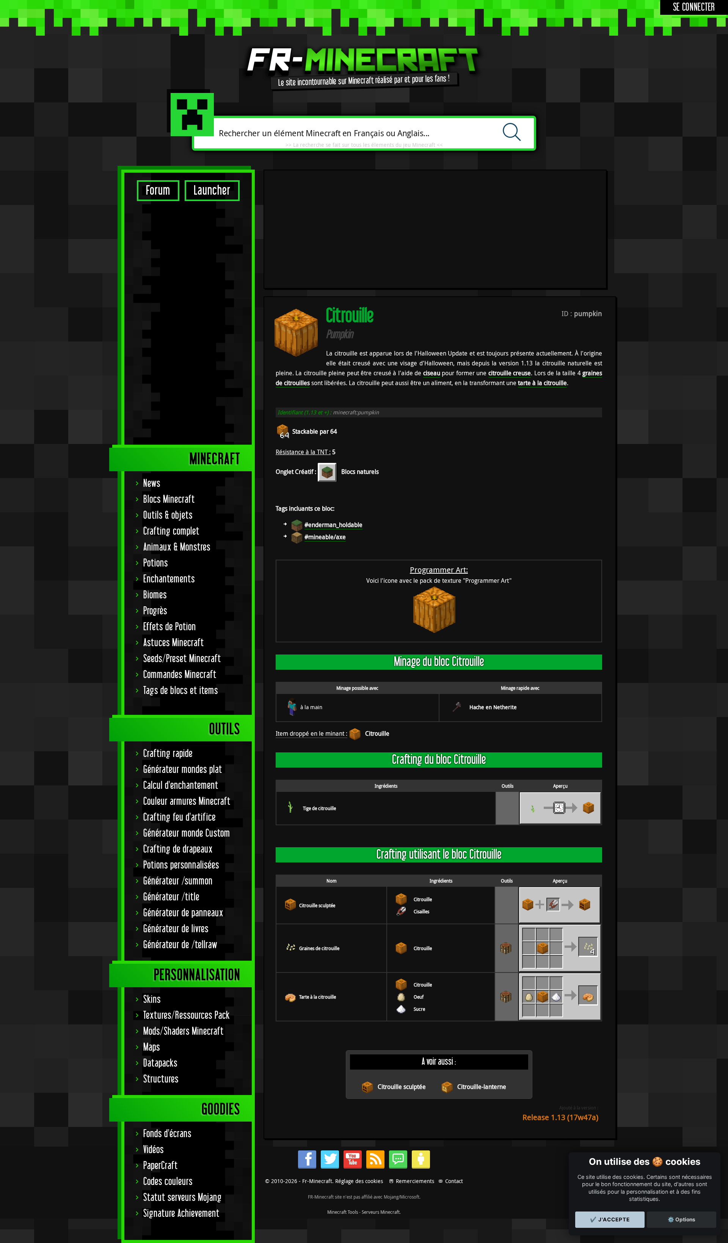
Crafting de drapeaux (178, 849)
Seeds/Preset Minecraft (182, 658)
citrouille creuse (509, 373)
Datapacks (160, 1063)
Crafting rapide (168, 753)
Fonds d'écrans (167, 1133)
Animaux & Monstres (176, 547)
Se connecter (694, 7)
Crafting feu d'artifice (179, 817)
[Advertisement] (188, 322)
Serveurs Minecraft (381, 1212)
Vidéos (153, 1149)
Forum (158, 190)
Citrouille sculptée (317, 905)
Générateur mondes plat (182, 769)
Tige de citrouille (319, 808)
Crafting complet (171, 531)
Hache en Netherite (493, 707)
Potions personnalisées (181, 865)
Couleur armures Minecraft (187, 801)
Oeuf (419, 997)
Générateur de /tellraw (180, 944)
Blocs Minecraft (169, 499)
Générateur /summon (178, 881)
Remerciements (415, 1181)
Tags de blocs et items (180, 690)
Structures (161, 1079)
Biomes (155, 595)
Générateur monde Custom (186, 833)
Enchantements (169, 579)
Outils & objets (168, 515)
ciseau (431, 373)
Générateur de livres (176, 929)
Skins (152, 999)
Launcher (212, 190)
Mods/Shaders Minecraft (183, 1031)
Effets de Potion (169, 627)
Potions (155, 563)
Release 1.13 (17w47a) (560, 1117)
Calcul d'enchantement (180, 785)
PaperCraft (160, 1165)
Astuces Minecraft (173, 642)
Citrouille (377, 733)
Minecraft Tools (342, 1212)
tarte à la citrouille (542, 383)
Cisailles (421, 911)
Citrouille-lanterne (481, 1087)
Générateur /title (171, 897)
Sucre (419, 1009)
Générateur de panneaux (183, 913)
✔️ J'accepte (610, 1219)
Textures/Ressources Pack (186, 1015)
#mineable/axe (325, 537)
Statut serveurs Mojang (182, 1197)
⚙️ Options (681, 1219)
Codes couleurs (168, 1181)
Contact (454, 1181)
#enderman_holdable (333, 525)
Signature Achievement (181, 1213)
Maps (151, 1047)
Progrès (155, 611)
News (151, 483)
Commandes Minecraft (180, 674)
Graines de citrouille (319, 948)
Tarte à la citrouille (317, 997)
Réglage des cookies (359, 1181)
